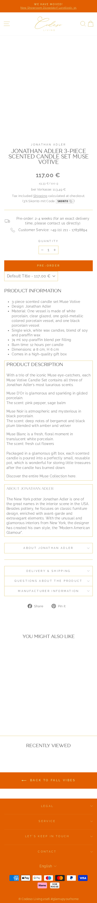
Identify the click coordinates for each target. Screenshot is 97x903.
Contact (47, 851)
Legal (47, 806)
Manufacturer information (48, 591)
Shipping (40, 196)
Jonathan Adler (48, 144)
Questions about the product (48, 581)
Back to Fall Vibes (51, 780)
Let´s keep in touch (47, 836)
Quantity (48, 241)
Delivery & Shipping (48, 571)
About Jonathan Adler (48, 548)
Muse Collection (53, 476)
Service (47, 821)
